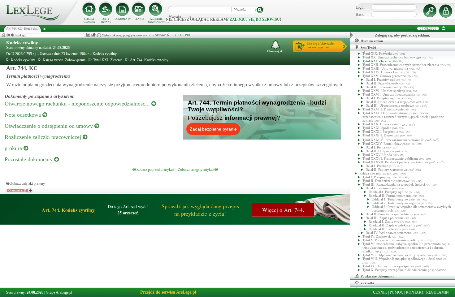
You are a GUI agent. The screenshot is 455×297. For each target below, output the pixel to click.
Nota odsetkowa (23, 115)
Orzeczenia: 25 (17, 190)
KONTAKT (415, 292)
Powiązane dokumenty (377, 276)
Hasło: (360, 14)
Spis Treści (368, 48)
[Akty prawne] (106, 9)
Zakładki (367, 283)
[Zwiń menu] (443, 28)
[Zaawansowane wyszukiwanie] (156, 9)
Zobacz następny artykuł (196, 169)
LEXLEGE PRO (181, 35)
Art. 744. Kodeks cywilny (149, 60)
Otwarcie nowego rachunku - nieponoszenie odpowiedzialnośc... (78, 104)
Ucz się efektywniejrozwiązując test (321, 45)
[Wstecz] (8, 35)
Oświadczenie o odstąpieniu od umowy (49, 126)
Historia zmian (372, 41)
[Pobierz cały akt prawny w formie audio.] (99, 35)
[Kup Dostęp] (139, 9)
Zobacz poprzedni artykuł (155, 169)
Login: (360, 7)
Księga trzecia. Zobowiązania (64, 60)
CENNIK (139, 19)
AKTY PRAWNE (106, 20)
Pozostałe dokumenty (29, 159)
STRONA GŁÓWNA (89, 20)
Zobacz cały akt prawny (27, 183)
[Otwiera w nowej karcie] (30, 190)
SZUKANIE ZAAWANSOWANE (156, 20)
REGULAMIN (437, 292)
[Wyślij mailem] (93, 35)
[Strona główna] (38, 23)
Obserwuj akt (275, 51)
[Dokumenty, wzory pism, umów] (122, 9)
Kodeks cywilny (22, 42)
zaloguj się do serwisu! (255, 19)
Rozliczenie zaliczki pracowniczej (44, 137)
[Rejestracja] (446, 10)
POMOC (396, 292)
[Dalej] (13, 35)
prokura (14, 148)
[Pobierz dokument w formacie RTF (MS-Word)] (88, 35)
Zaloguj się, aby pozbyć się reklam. (402, 35)
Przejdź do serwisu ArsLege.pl (168, 292)
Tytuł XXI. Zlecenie (107, 60)
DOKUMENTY (123, 19)
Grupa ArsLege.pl (59, 292)
